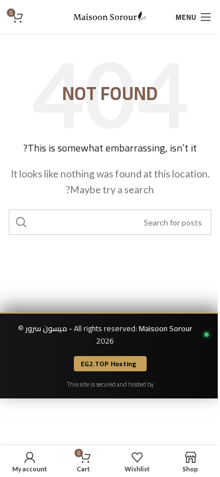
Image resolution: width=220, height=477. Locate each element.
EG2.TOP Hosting (109, 363)
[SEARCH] (21, 222)
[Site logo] (110, 15)
